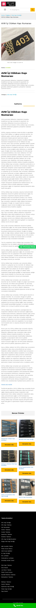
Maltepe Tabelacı (6, 582)
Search (32, 9)
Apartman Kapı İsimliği (7, 586)
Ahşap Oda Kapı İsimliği (7, 541)
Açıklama (18, 104)
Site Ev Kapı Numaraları (25, 497)
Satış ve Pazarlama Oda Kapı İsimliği (8, 495)
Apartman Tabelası (6, 534)
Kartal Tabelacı (5, 584)
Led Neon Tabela (6, 570)
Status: (3, 67)
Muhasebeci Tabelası (7, 577)
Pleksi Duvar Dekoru (6, 548)
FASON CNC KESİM (6, 384)
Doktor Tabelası (5, 529)
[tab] (18, 104)
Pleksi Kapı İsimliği (6, 589)
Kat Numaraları (5, 527)
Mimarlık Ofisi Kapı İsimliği (26, 439)
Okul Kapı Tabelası (6, 565)
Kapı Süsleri (4, 591)
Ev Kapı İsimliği (5, 553)
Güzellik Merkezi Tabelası (8, 574)
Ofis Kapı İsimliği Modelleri (8, 539)
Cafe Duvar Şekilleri (6, 551)
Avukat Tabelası (5, 532)
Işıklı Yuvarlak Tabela (7, 546)
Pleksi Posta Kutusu (6, 572)
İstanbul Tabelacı (6, 536)
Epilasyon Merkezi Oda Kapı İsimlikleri (9, 464)
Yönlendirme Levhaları (7, 558)
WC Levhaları (5, 555)
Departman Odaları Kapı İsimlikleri (8, 439)
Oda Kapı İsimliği (11, 94)
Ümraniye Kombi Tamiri (7, 560)
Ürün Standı (4, 567)
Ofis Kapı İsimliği (5, 522)
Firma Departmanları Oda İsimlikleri (26, 468)
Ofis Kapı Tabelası (6, 525)
